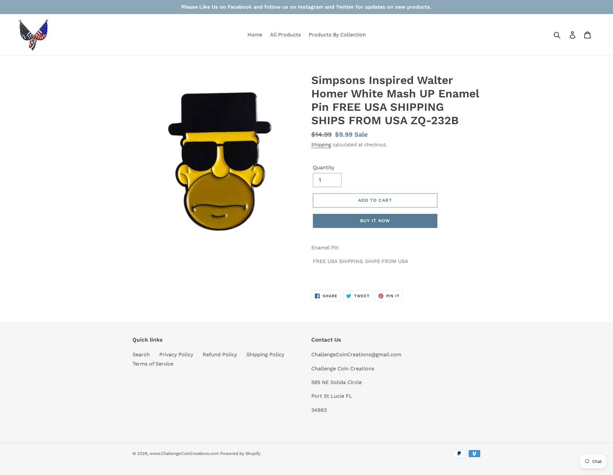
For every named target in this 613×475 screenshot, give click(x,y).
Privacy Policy (176, 354)
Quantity (323, 167)
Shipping (321, 144)
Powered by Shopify (240, 453)
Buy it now (375, 220)
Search (141, 354)
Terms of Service (152, 364)
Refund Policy (220, 354)
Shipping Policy (265, 354)
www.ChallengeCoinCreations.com (184, 453)
